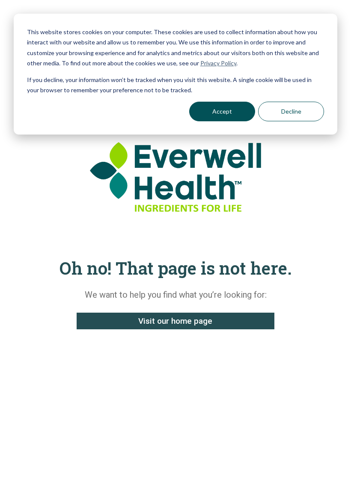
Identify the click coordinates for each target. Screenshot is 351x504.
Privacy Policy (218, 63)
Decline (291, 111)
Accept (222, 111)
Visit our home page (175, 321)
